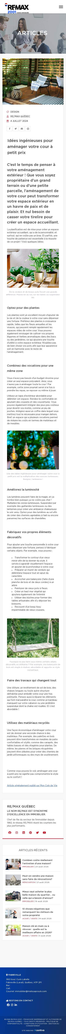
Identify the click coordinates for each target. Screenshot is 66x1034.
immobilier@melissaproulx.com (31, 991)
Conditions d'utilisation (35, 1023)
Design (14, 112)
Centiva (39, 1030)
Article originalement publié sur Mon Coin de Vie (32, 786)
